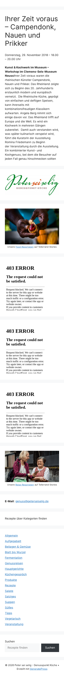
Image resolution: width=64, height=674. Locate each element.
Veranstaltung (14, 624)
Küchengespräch (16, 574)
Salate (9, 591)
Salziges (10, 596)
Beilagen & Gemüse (18, 546)
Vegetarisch (13, 618)
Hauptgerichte (14, 568)
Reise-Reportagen (24, 484)
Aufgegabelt (13, 541)
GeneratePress (38, 668)
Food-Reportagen (25, 247)
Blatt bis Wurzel (15, 552)
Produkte (11, 580)
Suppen (10, 602)
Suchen (10, 641)
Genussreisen (14, 563)
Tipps (8, 613)
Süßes (9, 607)
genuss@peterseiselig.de (32, 501)
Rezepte (10, 585)
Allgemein (11, 535)
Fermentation (13, 557)
